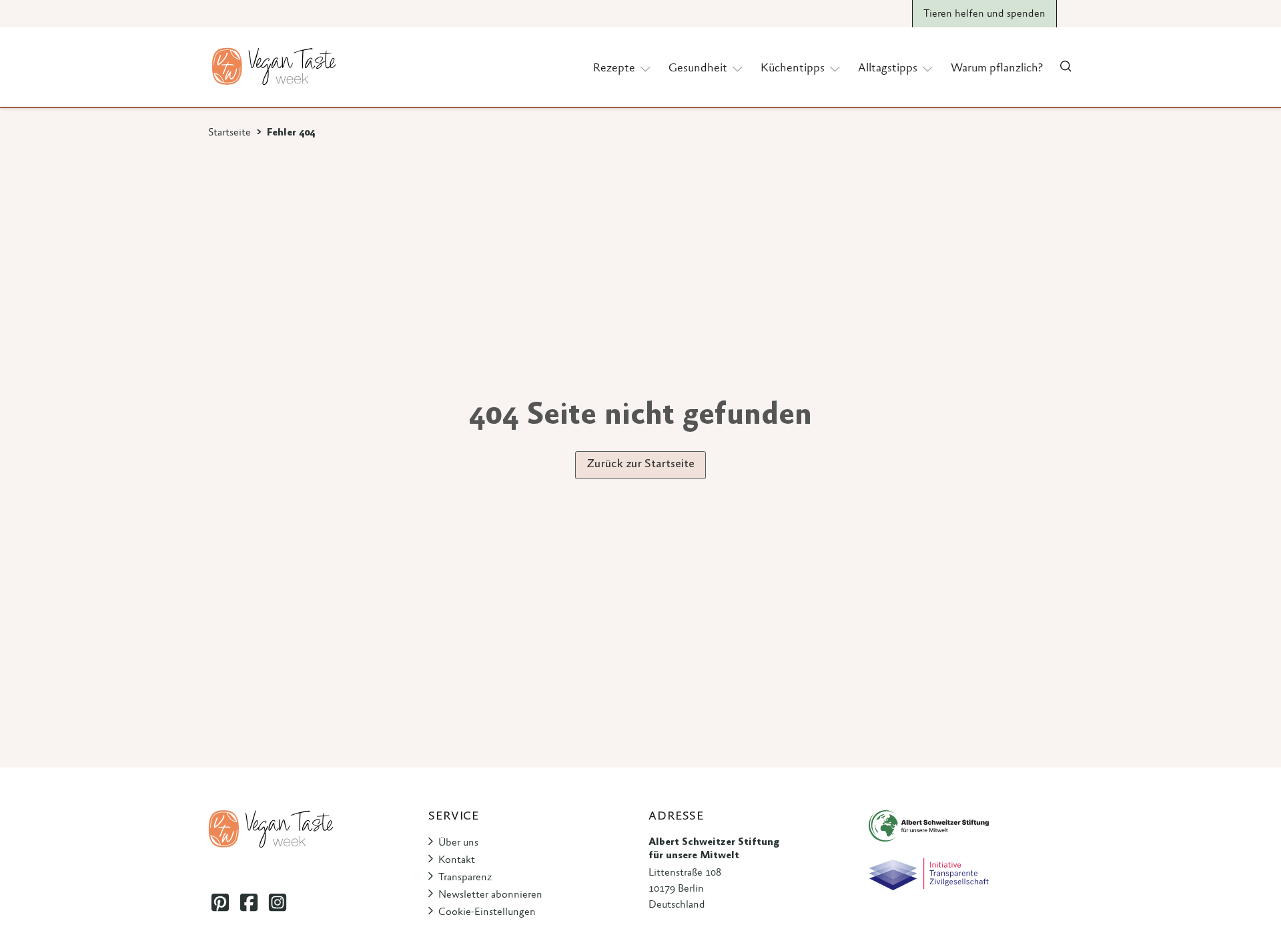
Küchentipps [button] (793, 69)
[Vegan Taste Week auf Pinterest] (220, 902)
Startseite (229, 132)
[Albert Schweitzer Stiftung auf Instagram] (277, 902)
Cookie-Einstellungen (487, 912)
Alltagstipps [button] (887, 69)
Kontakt (456, 860)
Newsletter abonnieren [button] (490, 895)
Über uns (458, 843)
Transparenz (465, 877)
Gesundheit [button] (698, 69)
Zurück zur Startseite (640, 464)
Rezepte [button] (614, 69)
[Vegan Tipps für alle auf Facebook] (248, 902)
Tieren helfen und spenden (984, 14)
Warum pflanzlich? (997, 69)
